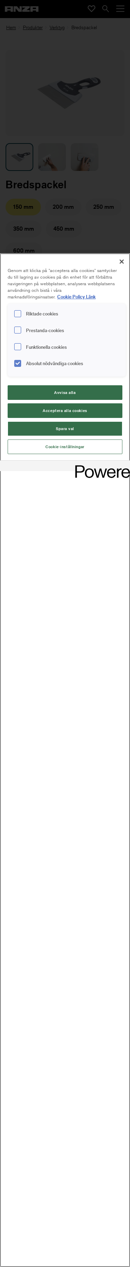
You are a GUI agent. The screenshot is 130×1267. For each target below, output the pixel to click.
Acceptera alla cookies (65, 410)
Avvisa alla (65, 392)
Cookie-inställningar (64, 446)
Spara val (65, 428)
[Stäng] (121, 261)
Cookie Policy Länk (76, 296)
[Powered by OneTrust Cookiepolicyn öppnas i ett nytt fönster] (100, 466)
